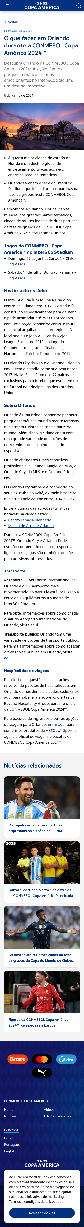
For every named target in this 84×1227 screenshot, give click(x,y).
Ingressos (16, 264)
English (9, 1151)
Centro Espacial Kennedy (29, 520)
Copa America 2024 (18, 31)
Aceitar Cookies (42, 1212)
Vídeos (49, 1109)
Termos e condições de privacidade (36, 1201)
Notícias (10, 1116)
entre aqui (57, 724)
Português (12, 1144)
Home (8, 1109)
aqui (34, 624)
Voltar (13, 22)
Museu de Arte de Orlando (31, 525)
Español (10, 1138)
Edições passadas (57, 1116)
